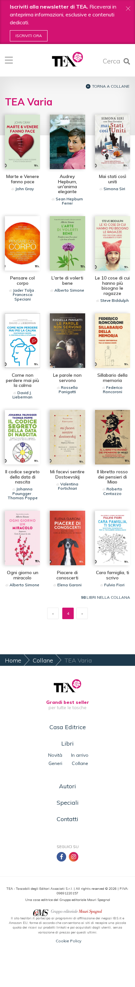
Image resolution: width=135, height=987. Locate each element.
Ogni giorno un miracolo (22, 575)
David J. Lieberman (22, 394)
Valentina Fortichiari (68, 486)
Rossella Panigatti (68, 389)
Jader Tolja (23, 290)
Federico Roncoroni (113, 389)
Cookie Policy (68, 940)
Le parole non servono (67, 377)
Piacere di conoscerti (67, 575)
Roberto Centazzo (112, 491)
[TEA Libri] (67, 59)
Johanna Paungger (22, 491)
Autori (67, 786)
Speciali (68, 802)
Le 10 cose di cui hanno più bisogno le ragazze (112, 285)
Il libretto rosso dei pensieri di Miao (112, 477)
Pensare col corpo (22, 280)
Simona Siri (114, 188)
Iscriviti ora (28, 35)
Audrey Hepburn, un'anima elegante (67, 183)
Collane (43, 660)
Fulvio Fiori (114, 584)
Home (13, 660)
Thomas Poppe (23, 497)
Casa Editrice (67, 727)
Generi (55, 763)
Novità (55, 755)
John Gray (24, 188)
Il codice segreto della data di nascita (22, 477)
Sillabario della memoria (112, 377)
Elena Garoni (69, 584)
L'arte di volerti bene (67, 280)
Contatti (67, 819)
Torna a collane (110, 86)
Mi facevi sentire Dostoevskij (67, 474)
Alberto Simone (69, 290)
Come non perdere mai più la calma (22, 380)
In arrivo (79, 755)
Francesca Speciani (22, 296)
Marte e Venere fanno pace (22, 178)
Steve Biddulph (114, 300)
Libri (67, 743)
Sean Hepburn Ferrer (69, 201)
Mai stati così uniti (112, 178)
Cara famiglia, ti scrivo (112, 575)
